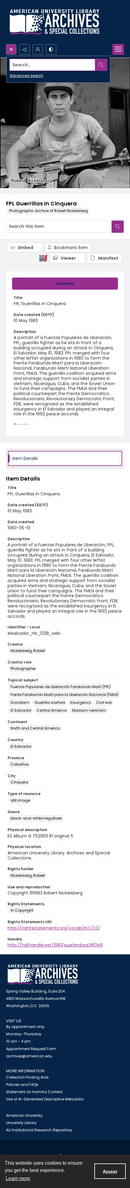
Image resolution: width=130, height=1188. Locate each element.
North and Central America (35, 728)
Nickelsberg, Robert (28, 650)
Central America (52, 710)
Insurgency (80, 702)
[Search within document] (118, 227)
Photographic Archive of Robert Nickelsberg (48, 210)
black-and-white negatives (36, 818)
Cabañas (20, 764)
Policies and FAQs (22, 1084)
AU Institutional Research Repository (39, 1130)
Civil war (104, 702)
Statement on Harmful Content (34, 1091)
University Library (21, 1122)
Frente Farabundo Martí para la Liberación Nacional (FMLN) (65, 694)
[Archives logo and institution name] (54, 22)
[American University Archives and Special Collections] (43, 974)
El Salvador (21, 710)
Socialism (20, 702)
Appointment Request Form (31, 1048)
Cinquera (19, 782)
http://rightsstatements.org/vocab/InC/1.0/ (54, 928)
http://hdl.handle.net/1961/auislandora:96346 (55, 945)
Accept (110, 1171)
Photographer (23, 668)
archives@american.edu (29, 1056)
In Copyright (22, 910)
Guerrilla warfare (49, 702)
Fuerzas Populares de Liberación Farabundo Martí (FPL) (61, 686)
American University (24, 1115)
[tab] (65, 283)
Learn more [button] (18, 1178)
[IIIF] (43, 258)
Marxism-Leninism (89, 710)
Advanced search (26, 75)
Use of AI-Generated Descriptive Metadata (44, 1099)
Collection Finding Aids (27, 1077)
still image (20, 800)
